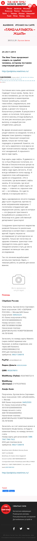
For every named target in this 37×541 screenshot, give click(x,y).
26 (16, 80)
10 (13, 79)
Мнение (9, 8)
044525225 (17, 315)
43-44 (31, 77)
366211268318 (18, 354)
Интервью (26, 8)
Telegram (12, 491)
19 (4, 80)
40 (25, 77)
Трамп (9, 16)
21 (7, 80)
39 (23, 77)
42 (28, 77)
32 (27, 80)
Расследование (27, 11)
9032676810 (12, 370)
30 (23, 80)
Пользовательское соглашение (24, 516)
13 (19, 79)
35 (32, 80)
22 (9, 80)
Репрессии (8, 11)
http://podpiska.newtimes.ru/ (15, 71)
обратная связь (19, 506)
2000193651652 (9, 467)
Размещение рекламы (21, 514)
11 (15, 79)
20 (5, 80)
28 (20, 80)
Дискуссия (17, 8)
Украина (14, 13)
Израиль (22, 13)
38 (21, 77)
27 (18, 80)
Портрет (17, 11)
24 (12, 80)
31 (25, 80)
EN (30, 6)
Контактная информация (22, 511)
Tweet (4, 488)
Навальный (30, 13)
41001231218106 (22, 365)
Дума (28, 16)
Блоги (5, 13)
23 (11, 80)
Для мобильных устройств (22, 519)
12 (17, 79)
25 (14, 80)
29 (21, 80)
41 (27, 77)
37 (19, 77)
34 (30, 80)
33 (28, 80)
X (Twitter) (5, 491)
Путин (15, 16)
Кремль (22, 16)
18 (2, 80)
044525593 (26, 402)
